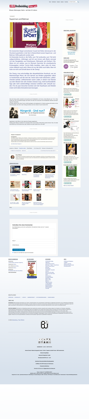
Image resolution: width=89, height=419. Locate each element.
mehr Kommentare (12, 272)
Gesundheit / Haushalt (50, 269)
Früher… (15, 264)
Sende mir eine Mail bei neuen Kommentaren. (24, 252)
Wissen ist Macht (48, 285)
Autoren (62, 1)
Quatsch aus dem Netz (50, 273)
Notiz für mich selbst (49, 272)
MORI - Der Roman (44, 374)
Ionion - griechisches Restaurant (22, 374)
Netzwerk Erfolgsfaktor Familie (44, 355)
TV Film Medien (48, 283)
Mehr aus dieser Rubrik (69, 185)
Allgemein (47, 262)
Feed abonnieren (67, 266)
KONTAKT (24, 297)
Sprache (47, 281)
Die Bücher (54, 1)
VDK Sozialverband (60, 350)
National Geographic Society (37, 350)
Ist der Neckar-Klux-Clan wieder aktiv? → (48, 150)
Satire (46, 274)
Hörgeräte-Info (14, 374)
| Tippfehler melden (22, 148)
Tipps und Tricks (48, 282)
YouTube (66, 1)
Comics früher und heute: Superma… (15, 262)
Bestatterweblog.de (37, 374)
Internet (47, 271)
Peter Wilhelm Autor (56, 374)
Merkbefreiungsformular (69, 265)
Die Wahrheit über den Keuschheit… (15, 270)
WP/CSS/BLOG (48, 287)
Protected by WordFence (44, 366)
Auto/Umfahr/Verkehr (49, 263)
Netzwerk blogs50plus (44, 352)
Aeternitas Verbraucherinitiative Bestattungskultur (44, 361)
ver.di (50, 357)
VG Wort (44, 350)
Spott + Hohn (48, 279)
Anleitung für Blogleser (68, 261)
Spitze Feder (48, 278)
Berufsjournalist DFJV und (43, 357)
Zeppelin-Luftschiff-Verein (51, 350)
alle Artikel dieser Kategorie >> (16, 143)
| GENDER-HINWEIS (50, 297)
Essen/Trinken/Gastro (49, 266)
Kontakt (58, 1)
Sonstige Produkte (49, 277)
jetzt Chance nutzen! (32, 277)
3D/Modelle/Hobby (49, 261)
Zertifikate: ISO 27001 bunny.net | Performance (44, 363)
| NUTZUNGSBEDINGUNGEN (40, 297)
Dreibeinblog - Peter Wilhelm (18, 320)
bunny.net (53, 368)
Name (14, 240)
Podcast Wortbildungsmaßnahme (71, 374)
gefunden (47, 267)
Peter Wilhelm (19, 155)
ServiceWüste (48, 276)
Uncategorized (48, 284)
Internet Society (28, 350)
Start (50, 1)
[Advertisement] (33, 94)
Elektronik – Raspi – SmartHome (52, 265)
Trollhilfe (65, 262)
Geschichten (48, 268)
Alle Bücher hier (71, 54)
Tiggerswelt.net (47, 368)
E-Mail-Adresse (15, 245)
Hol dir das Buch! (71, 52)
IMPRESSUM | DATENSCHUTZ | (15, 297)
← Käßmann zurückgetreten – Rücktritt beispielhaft (18, 150)
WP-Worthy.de (50, 374)
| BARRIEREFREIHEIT (30, 297)
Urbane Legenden (67, 263)
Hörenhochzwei (63, 374)
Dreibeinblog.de (31, 374)
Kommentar (15, 228)
